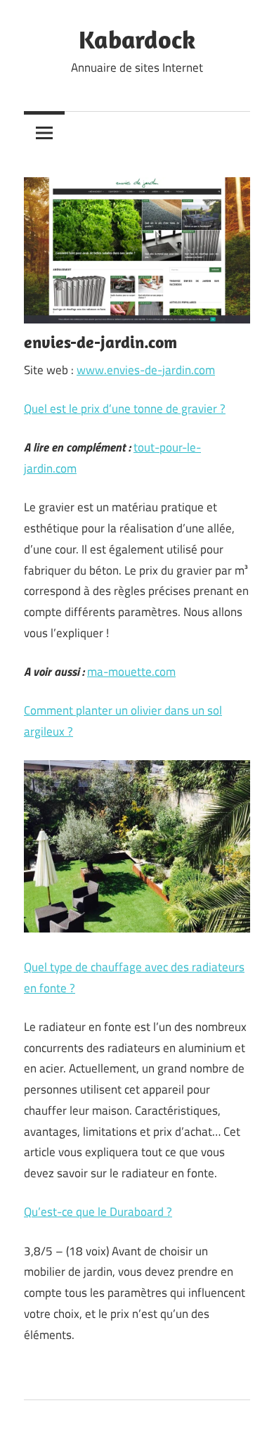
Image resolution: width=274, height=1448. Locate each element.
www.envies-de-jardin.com (146, 370)
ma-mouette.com (131, 671)
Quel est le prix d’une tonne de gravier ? (125, 408)
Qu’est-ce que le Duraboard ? (98, 1212)
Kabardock (137, 39)
